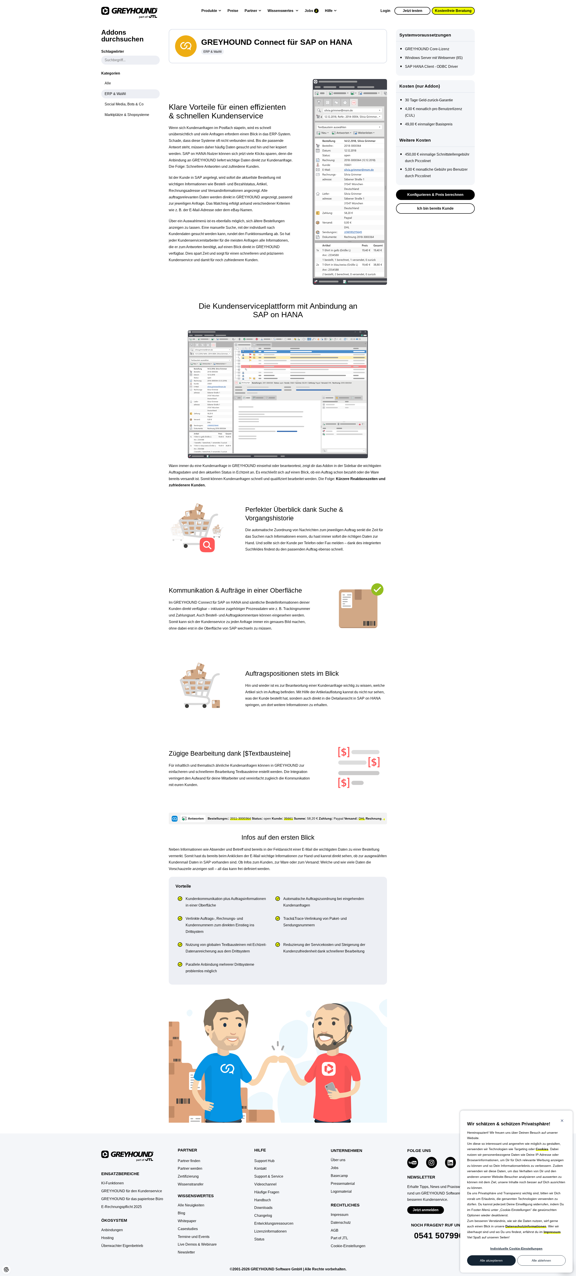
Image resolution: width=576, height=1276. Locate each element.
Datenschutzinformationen (525, 1226)
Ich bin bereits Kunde (435, 208)
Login (385, 11)
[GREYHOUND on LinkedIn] (450, 1161)
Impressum (552, 1232)
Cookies (542, 1149)
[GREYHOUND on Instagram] (431, 1161)
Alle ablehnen (541, 1260)
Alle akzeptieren (491, 1260)
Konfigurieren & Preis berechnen (435, 195)
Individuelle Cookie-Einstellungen (516, 1248)
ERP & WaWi (212, 51)
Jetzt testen (412, 11)
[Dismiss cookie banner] (562, 1121)
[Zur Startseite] (129, 10)
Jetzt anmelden (426, 1210)
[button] (348, 1246)
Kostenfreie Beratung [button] (453, 11)
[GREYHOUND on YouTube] (412, 1161)
